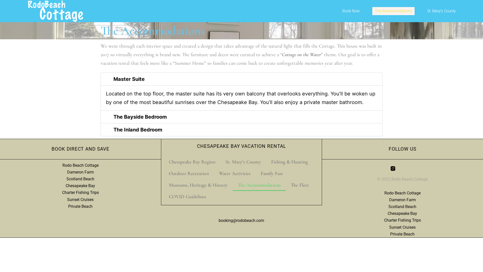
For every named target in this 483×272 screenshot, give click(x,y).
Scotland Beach (80, 179)
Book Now (350, 11)
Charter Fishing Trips (80, 192)
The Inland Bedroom (137, 130)
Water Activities (235, 174)
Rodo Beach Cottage (80, 165)
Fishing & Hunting (289, 162)
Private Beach (80, 206)
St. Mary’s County (441, 11)
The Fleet (300, 185)
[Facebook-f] (402, 168)
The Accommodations (393, 11)
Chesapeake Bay (80, 185)
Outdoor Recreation (189, 174)
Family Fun (272, 174)
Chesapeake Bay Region (192, 162)
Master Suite (129, 79)
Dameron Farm (80, 172)
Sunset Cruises (80, 199)
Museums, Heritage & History (198, 185)
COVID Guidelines (187, 197)
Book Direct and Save (80, 149)
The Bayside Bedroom (140, 117)
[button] (241, 79)
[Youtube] (412, 168)
